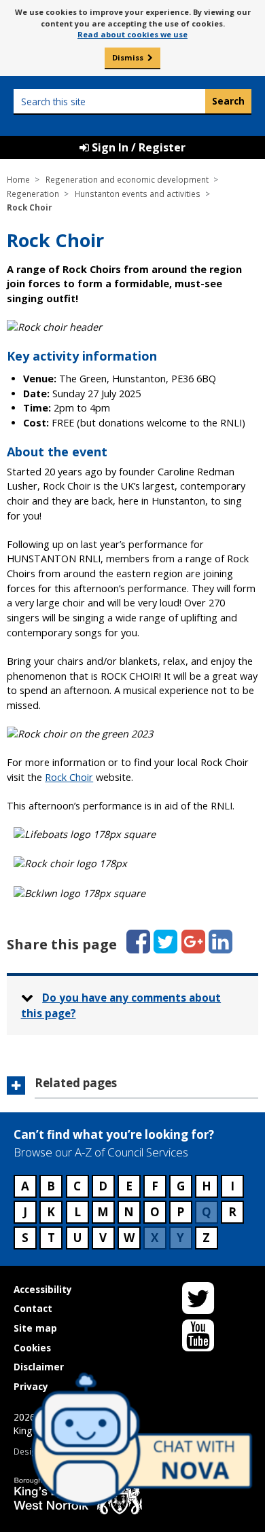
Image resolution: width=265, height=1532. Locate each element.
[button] (132, 1087)
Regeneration (33, 193)
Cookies (32, 1347)
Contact (33, 1308)
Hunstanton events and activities (137, 193)
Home (18, 179)
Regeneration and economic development (127, 179)
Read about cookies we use (132, 34)
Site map (35, 1327)
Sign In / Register (137, 147)
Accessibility (43, 1289)
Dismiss (127, 57)
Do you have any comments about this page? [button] (121, 1005)
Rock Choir (69, 777)
